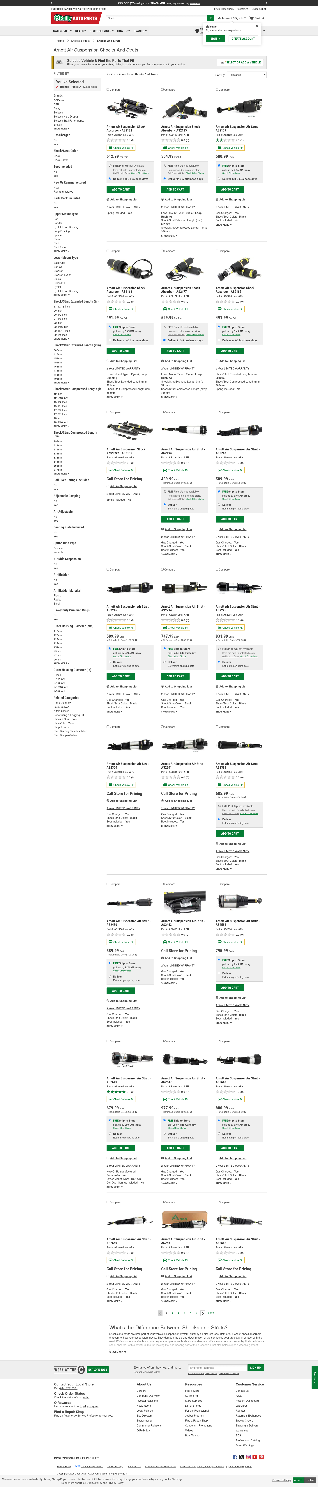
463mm (58, 366)
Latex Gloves (61, 707)
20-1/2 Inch (60, 314)
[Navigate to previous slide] (51, 3)
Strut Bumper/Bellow (65, 735)
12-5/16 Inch (61, 398)
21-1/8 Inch (60, 318)
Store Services (100, 31)
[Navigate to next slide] (266, 3)
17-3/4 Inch (60, 410)
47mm (57, 655)
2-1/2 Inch (60, 679)
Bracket (58, 271)
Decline (310, 1480)
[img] (257, 26)
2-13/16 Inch (61, 687)
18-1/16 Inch (61, 422)
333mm (58, 457)
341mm (58, 461)
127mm (58, 639)
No (55, 140)
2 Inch (57, 675)
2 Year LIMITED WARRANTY (123, 207)
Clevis (57, 279)
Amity (57, 108)
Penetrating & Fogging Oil (69, 715)
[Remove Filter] (57, 86)
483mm (58, 374)
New (56, 187)
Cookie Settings (281, 1480)
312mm (58, 445)
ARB (56, 104)
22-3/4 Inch (60, 335)
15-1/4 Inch (60, 402)
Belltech (58, 112)
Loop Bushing (62, 231)
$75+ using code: (159, 3)
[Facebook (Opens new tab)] (235, 1456)
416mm (58, 354)
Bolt (56, 219)
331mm (58, 453)
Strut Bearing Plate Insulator (70, 731)
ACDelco (59, 100)
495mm (58, 378)
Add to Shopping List (123, 199)
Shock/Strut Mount (64, 723)
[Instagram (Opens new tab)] (248, 1456)
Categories (60, 31)
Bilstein (58, 124)
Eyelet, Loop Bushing (66, 227)
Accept (298, 1480)
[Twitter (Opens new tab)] (241, 1456)
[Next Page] (202, 1313)
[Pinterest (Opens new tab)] (261, 1456)
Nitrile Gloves (61, 711)
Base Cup (59, 262)
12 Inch (58, 394)
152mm (58, 647)
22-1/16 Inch (61, 326)
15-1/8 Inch (60, 406)
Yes (56, 144)
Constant (59, 548)
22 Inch (58, 322)
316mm (58, 449)
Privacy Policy (115, 1482)
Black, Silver (61, 160)
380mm (58, 350)
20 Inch (58, 310)
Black (57, 156)
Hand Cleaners (62, 703)
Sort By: (220, 75)
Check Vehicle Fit (123, 148)
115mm (58, 631)
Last (211, 1313)
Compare (115, 89)
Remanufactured (63, 191)
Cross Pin (59, 283)
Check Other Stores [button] (140, 172)
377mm (58, 469)
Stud (56, 243)
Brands (138, 31)
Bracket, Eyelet (62, 275)
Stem (57, 239)
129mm (58, 643)
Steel (57, 603)
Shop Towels (61, 727)
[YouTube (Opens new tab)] (254, 1456)
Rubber (58, 599)
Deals (78, 31)
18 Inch (58, 418)
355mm (58, 465)
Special (58, 235)
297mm (58, 441)
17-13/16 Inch (62, 306)
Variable (58, 552)
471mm (58, 370)
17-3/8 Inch (60, 414)
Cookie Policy (94, 1482)
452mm (58, 358)
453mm (58, 362)
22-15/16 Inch (62, 331)
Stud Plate (60, 247)
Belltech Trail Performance (69, 120)
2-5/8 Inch (60, 691)
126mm (58, 635)
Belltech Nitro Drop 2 (66, 116)
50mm (57, 659)
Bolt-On (58, 223)
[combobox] (156, 18)
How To (121, 31)
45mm (57, 651)
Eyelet (57, 287)
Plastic (57, 595)
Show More (168, 235)
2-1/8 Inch (60, 683)
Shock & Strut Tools (65, 719)
